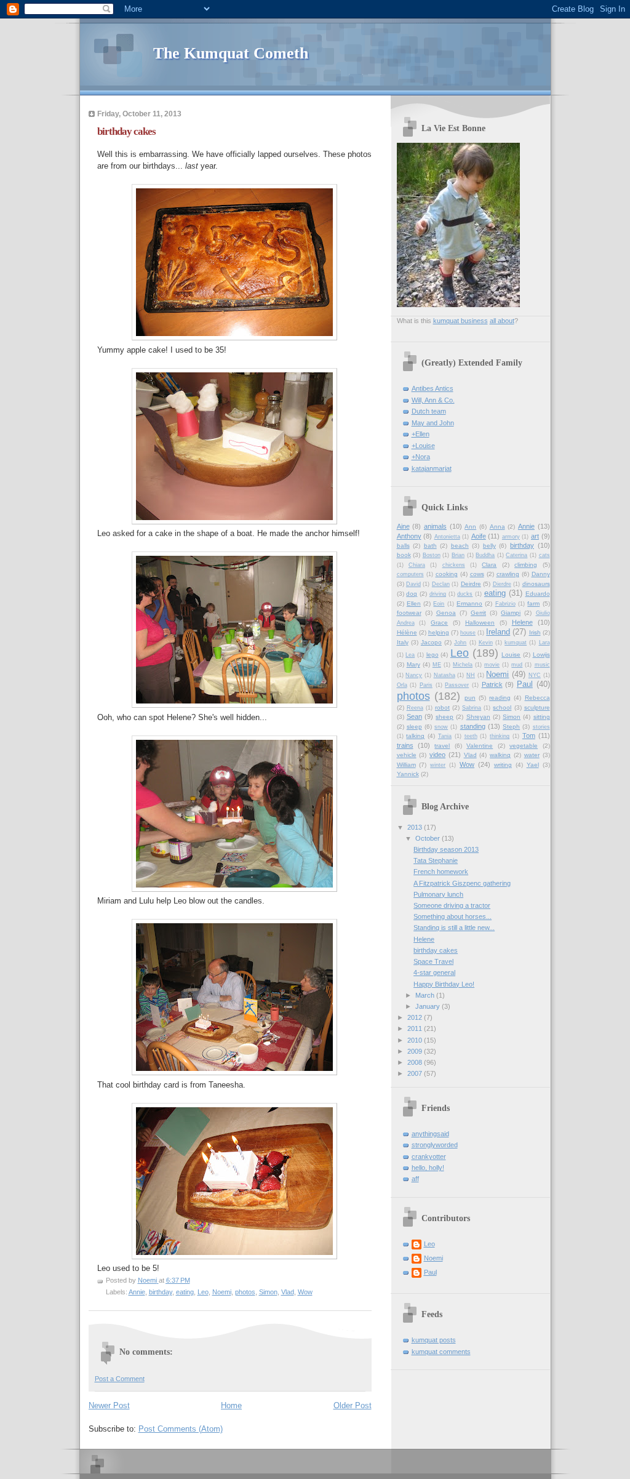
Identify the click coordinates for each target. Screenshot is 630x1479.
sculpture (537, 707)
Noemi (221, 1292)
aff (415, 1178)
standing (472, 726)
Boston (432, 555)
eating (185, 1292)
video (437, 754)
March (425, 995)
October (428, 838)
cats (544, 555)
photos (245, 1292)
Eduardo (537, 593)
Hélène (407, 632)
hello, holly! (428, 1167)
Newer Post (109, 1405)
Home (231, 1405)
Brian (458, 555)
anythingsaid (430, 1133)
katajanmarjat (432, 468)
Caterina (516, 555)
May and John (433, 423)
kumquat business (460, 320)
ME (437, 665)
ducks (464, 594)
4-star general (434, 972)
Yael (533, 764)
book (404, 554)
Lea (410, 655)
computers (410, 574)
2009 (415, 1051)
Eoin (438, 604)
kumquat (515, 642)
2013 (415, 827)
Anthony (409, 536)
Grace (439, 622)
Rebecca (537, 697)
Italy (403, 642)
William (406, 764)
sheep (444, 716)
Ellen (414, 603)
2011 (415, 1028)
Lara (544, 642)
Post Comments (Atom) (180, 1428)
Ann (470, 526)
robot (442, 707)
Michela (462, 665)
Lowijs (541, 654)
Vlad (287, 1292)
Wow (305, 1292)
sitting (541, 716)
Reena (415, 708)
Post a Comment (120, 1378)
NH (470, 675)
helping (438, 632)
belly (489, 545)
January (428, 1006)
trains (405, 745)
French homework (440, 871)
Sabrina (471, 708)
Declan (441, 584)
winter (437, 765)
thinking (499, 736)
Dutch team (429, 411)
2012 (415, 1017)
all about (502, 320)
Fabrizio (505, 604)
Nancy (413, 675)
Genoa (446, 612)
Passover (457, 685)
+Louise (423, 445)
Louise (510, 654)
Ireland (498, 631)
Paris (426, 685)
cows (477, 574)
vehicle (407, 755)
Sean (414, 716)
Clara (489, 564)
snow (441, 727)
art (535, 536)
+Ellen (420, 434)
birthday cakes (435, 950)
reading (500, 697)
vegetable (523, 745)
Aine (403, 526)
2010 (415, 1040)
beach (460, 545)
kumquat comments (441, 1351)
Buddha (485, 555)
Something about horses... (452, 916)
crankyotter (429, 1156)
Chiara (417, 565)
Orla (402, 685)
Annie (137, 1292)
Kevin (486, 642)
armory (511, 537)
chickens (453, 565)
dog (411, 593)
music (542, 665)
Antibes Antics (432, 388)
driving (437, 594)
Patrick (492, 684)
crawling (507, 574)
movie (492, 665)
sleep (414, 726)
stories (541, 727)
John (460, 642)
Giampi (510, 612)
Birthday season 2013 (446, 849)
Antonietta (447, 537)
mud (516, 665)
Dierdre (502, 584)
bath (430, 545)
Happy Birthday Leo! (443, 984)
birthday (160, 1292)
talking (415, 735)
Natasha (444, 675)
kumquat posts (434, 1340)
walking (500, 755)
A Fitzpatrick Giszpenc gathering (462, 883)
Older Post (352, 1405)
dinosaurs (536, 583)
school (502, 707)
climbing (525, 564)
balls (403, 545)
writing (503, 764)
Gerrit (478, 612)
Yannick (408, 774)
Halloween (480, 622)
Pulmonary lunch (438, 894)
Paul (525, 684)
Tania (445, 736)
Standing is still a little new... (454, 927)
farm (533, 603)
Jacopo (431, 642)
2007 (415, 1073)
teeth (471, 736)
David (413, 584)
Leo (203, 1292)
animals (435, 526)
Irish (535, 632)
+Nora (421, 456)
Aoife (478, 536)
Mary (413, 664)
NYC (534, 675)
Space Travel (433, 961)
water (532, 755)
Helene (522, 622)
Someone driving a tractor (451, 905)
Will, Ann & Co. (433, 400)
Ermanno (469, 603)
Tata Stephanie (435, 860)
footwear (409, 612)
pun (470, 697)
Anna (497, 526)
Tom (528, 735)
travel (442, 745)
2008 (415, 1062)
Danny (541, 574)
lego (432, 654)
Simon (268, 1292)
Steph (511, 726)
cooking (447, 574)
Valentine (479, 745)
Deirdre (471, 583)
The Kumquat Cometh (230, 53)
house (468, 633)
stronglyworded (435, 1144)
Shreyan (478, 716)
